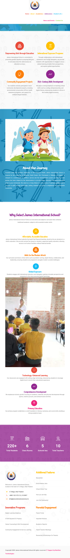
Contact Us (59, 20)
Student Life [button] (58, 14)
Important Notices (41, 518)
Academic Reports (41, 524)
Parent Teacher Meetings (43, 530)
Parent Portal (40, 513)
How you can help (41, 494)
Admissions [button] (49, 14)
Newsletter (39, 478)
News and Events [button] (48, 20)
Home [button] (27, 14)
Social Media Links (41, 483)
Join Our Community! (42, 500)
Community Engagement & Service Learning (18, 530)
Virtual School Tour (41, 489)
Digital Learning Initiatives (13, 513)
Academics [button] (39, 14)
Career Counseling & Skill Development (17, 524)
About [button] (33, 14)
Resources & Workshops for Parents (47, 535)
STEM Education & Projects (13, 518)
